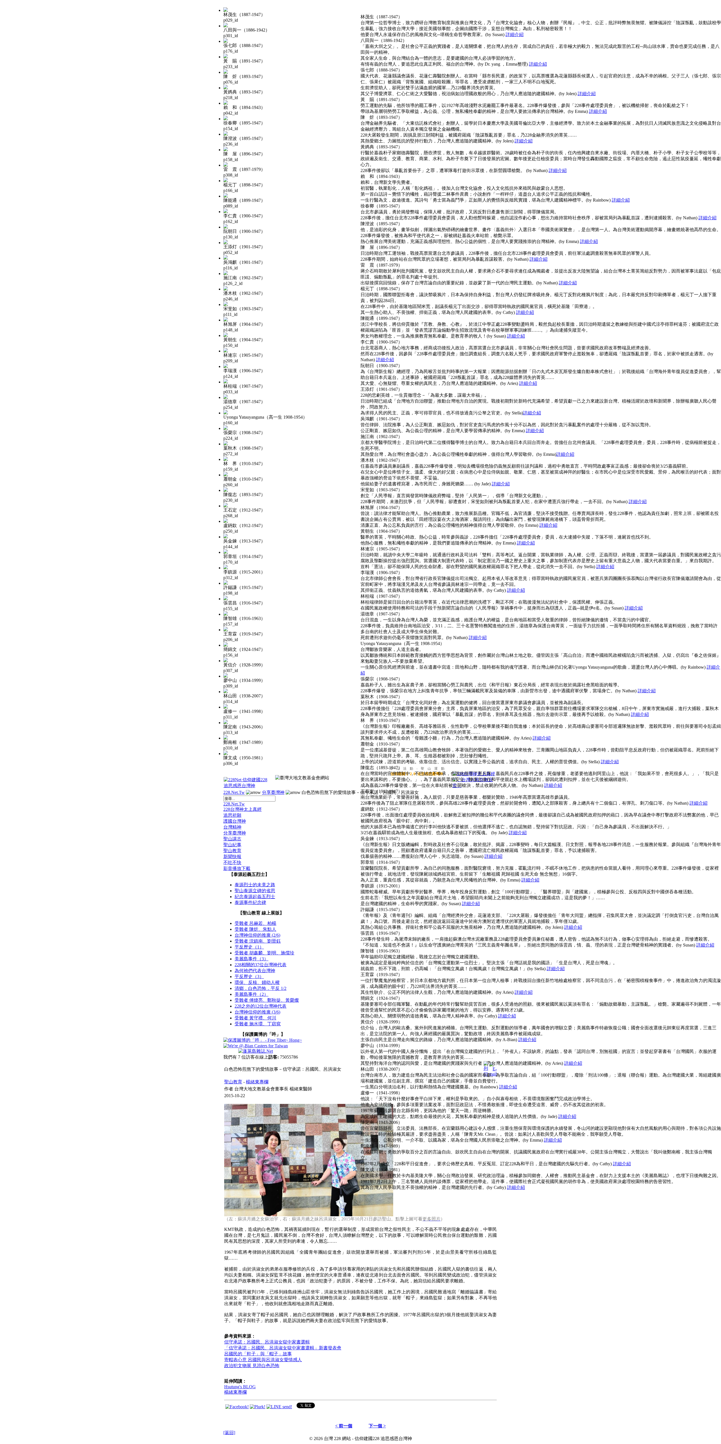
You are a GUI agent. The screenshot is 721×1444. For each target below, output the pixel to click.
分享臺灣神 (273, 792)
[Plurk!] (257, 1406)
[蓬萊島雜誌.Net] (255, 1051)
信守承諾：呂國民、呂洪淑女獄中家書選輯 (267, 1342)
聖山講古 (232, 838)
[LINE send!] (279, 1406)
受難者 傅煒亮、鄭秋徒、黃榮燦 (267, 1000)
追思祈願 (232, 815)
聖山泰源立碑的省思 (255, 890)
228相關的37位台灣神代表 (260, 964)
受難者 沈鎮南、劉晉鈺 (258, 941)
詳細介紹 (515, 34)
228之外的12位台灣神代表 (260, 1006)
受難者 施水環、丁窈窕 (258, 1023)
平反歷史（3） (249, 976)
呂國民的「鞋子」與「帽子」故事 (258, 1353)
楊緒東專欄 (257, 1081)
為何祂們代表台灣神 (255, 970)
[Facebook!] (237, 1406)
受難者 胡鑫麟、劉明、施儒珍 (264, 952)
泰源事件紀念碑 (250, 902)
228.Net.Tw (234, 792)
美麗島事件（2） (251, 994)
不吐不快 (232, 862)
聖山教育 (232, 850)
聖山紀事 (232, 844)
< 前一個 (343, 1425)
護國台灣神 (234, 821)
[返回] (229, 1432)
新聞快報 (232, 856)
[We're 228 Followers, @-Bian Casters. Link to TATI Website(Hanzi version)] (255, 1045)
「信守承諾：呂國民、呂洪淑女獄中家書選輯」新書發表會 (282, 1347)
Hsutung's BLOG (240, 1386)
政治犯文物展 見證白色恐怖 (251, 1365)
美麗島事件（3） (251, 958)
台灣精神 (232, 827)
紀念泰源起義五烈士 (255, 896)
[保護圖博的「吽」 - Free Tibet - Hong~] (262, 1040)
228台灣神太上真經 (242, 809)
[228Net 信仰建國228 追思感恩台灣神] (246, 785)
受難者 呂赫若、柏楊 (255, 923)
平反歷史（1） (249, 947)
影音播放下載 (236, 868)
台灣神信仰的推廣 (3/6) (257, 1012)
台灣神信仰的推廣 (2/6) (257, 935)
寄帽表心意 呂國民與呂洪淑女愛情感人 (263, 1359)
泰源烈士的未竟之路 (255, 884)
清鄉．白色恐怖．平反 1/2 (260, 988)
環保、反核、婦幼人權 (257, 982)
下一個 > (377, 1425)
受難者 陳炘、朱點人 (255, 929)
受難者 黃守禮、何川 (255, 1018)
